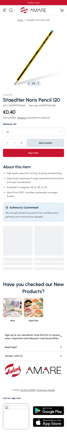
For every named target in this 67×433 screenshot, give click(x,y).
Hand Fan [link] (33, 320)
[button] (10, 10)
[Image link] (12, 311)
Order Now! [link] (34, 2)
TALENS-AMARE (28, 390)
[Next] (38, 83)
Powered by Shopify (45, 390)
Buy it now (33, 153)
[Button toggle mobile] (5, 10)
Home (20, 20)
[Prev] (28, 83)
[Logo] (33, 10)
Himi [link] (12, 320)
